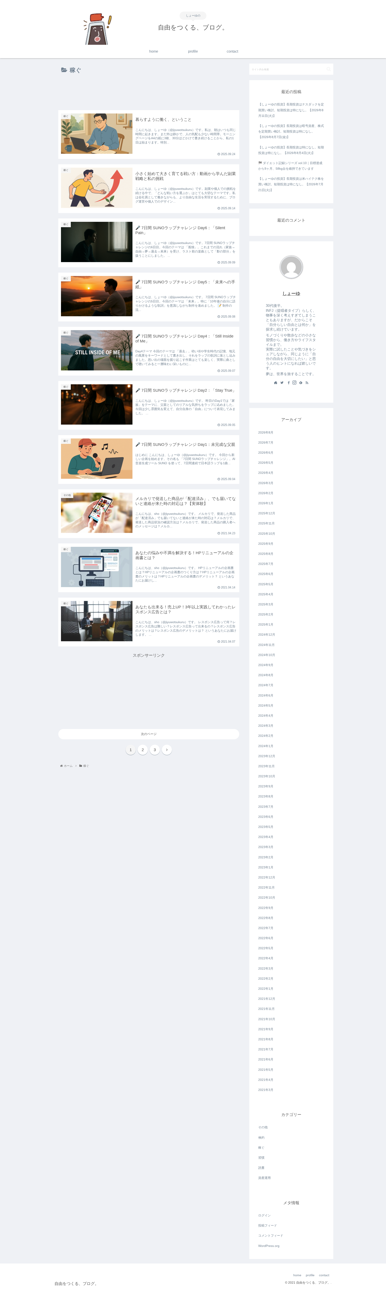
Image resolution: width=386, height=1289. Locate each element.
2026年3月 (265, 483)
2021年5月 (265, 1069)
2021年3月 (265, 1090)
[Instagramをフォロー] (294, 383)
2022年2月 (265, 978)
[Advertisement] (148, 93)
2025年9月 (265, 543)
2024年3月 (265, 725)
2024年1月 (265, 746)
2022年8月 (265, 918)
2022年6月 (265, 938)
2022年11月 (266, 887)
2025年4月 (265, 594)
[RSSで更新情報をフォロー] (307, 383)
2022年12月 (266, 877)
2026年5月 (265, 462)
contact (324, 1275)
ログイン (264, 1215)
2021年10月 (266, 1019)
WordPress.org (268, 1246)
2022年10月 (266, 897)
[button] (329, 69)
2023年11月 (266, 766)
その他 (263, 1127)
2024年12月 (266, 634)
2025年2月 (265, 614)
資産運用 (264, 1178)
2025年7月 (265, 564)
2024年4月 (265, 715)
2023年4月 (265, 837)
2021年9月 (265, 1029)
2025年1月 (265, 624)
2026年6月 (265, 452)
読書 (261, 1167)
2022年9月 (265, 908)
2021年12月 (266, 998)
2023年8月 (265, 796)
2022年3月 (265, 968)
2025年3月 (265, 604)
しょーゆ (291, 293)
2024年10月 (266, 655)
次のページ (149, 734)
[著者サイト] (275, 383)
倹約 (261, 1137)
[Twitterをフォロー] (282, 383)
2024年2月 (265, 735)
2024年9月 (265, 665)
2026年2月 (265, 493)
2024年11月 (266, 645)
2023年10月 (266, 776)
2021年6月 (265, 1059)
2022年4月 (265, 958)
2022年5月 (265, 948)
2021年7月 (265, 1049)
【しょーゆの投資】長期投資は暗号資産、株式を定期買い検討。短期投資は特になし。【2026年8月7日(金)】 (291, 131)
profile (310, 1275)
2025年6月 (265, 574)
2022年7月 (265, 928)
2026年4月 (265, 473)
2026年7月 (265, 442)
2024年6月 (265, 695)
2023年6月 (265, 817)
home (297, 1275)
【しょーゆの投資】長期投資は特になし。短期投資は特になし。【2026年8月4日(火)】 (291, 150)
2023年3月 (265, 847)
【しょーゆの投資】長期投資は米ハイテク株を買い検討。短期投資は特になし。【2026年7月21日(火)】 (291, 184)
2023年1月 (265, 867)
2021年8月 (265, 1039)
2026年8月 (265, 432)
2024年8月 (265, 675)
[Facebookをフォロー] (288, 383)
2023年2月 (265, 857)
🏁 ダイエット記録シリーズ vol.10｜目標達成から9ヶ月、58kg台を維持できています (290, 165)
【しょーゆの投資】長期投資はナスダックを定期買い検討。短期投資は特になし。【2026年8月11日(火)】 (291, 110)
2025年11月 (266, 523)
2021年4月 (265, 1080)
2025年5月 (265, 584)
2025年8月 (265, 554)
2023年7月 (265, 806)
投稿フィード (267, 1225)
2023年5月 (265, 827)
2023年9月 (265, 786)
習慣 (261, 1157)
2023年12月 (266, 756)
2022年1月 (265, 988)
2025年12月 (266, 513)
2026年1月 (265, 503)
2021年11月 (266, 1009)
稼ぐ (261, 1147)
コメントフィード (270, 1235)
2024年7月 (265, 685)
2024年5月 (265, 705)
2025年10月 (266, 533)
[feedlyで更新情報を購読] (300, 383)
